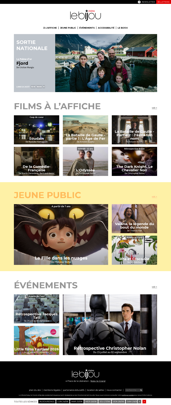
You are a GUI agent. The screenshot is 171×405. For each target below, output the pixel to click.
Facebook (139, 2)
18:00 (39, 87)
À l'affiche (50, 28)
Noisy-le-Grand (98, 381)
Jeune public (68, 28)
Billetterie (164, 2)
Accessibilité (106, 28)
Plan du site (35, 390)
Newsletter (148, 2)
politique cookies (128, 395)
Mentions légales (51, 390)
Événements (87, 28)
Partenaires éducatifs (73, 390)
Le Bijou (123, 28)
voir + (154, 108)
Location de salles (95, 390)
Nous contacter (114, 390)
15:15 (33, 87)
